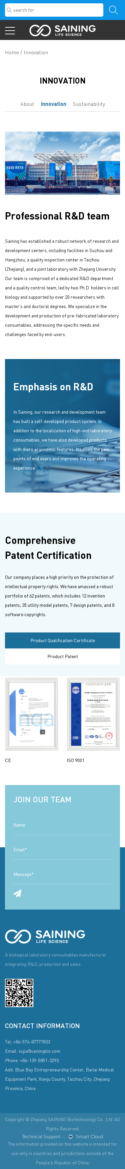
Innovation (53, 104)
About (27, 104)
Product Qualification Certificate (62, 640)
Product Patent (62, 656)
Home (12, 52)
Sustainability (89, 104)
